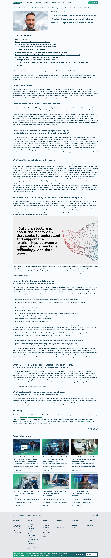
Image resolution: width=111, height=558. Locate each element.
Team (88, 523)
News (73, 527)
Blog (20, 8)
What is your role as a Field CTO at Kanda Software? (32, 42)
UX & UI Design (31, 535)
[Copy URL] (97, 429)
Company (70, 3)
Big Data (20, 429)
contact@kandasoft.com (35, 515)
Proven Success (17, 532)
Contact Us (90, 525)
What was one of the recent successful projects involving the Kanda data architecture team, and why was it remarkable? (35, 46)
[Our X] (93, 515)
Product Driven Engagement (17, 525)
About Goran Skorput (22, 39)
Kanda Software (26, 98)
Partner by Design (17, 523)
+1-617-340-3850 (19, 515)
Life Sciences (46, 525)
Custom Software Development (32, 523)
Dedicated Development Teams (31, 532)
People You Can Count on (17, 529)
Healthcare (45, 523)
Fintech (44, 536)
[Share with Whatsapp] (94, 429)
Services (38, 3)
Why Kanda (30, 3)
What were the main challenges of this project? (31, 49)
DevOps (30, 537)
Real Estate (45, 534)
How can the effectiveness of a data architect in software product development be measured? (47, 55)
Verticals (45, 3)
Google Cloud (60, 527)
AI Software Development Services (31, 543)
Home (14, 8)
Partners (53, 3)
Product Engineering (32, 429)
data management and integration (31, 417)
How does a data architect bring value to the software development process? (41, 52)
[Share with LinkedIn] (85, 429)
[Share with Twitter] (91, 429)
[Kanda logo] (17, 2)
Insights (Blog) (76, 523)
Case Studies (75, 525)
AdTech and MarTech (46, 528)
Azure (58, 525)
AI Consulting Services (31, 547)
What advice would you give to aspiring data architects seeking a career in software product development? (52, 62)
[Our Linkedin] (97, 515)
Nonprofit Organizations (46, 531)
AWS (58, 523)
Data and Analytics (33, 539)
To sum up (18, 65)
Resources (61, 3)
